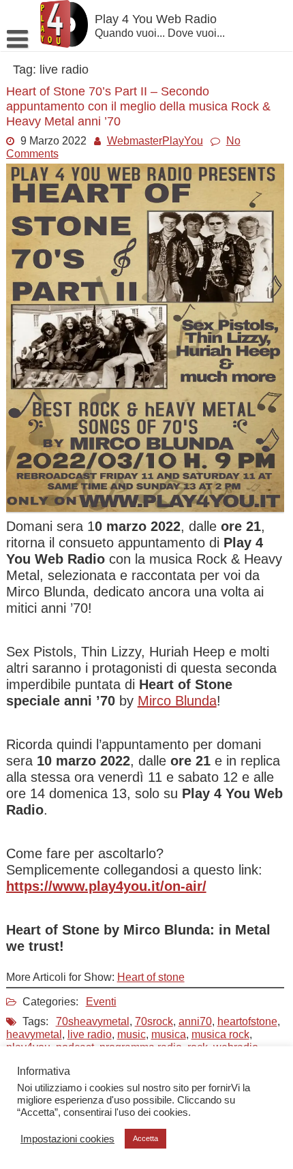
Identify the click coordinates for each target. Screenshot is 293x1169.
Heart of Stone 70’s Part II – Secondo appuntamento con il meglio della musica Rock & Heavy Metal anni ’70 (138, 106)
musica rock (220, 1034)
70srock (154, 1021)
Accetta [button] (145, 1138)
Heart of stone (151, 977)
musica (168, 1034)
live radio (89, 1034)
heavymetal (34, 1034)
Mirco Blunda (177, 701)
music (131, 1034)
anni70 (195, 1021)
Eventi (101, 1001)
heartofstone (247, 1021)
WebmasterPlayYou (155, 140)
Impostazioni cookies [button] (67, 1139)
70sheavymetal (92, 1021)
